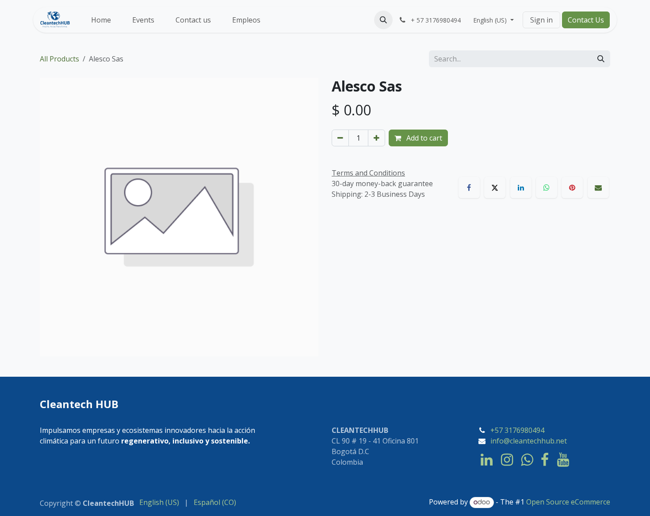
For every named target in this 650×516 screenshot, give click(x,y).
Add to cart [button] (423, 138)
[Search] (601, 58)
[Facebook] (469, 187)
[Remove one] (340, 138)
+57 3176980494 (517, 430)
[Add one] (376, 138)
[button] (383, 20)
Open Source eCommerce (568, 502)
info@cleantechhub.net (528, 441)
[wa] (527, 460)
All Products (59, 59)
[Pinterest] (572, 187)
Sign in (541, 20)
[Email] (598, 187)
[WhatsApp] (546, 187)
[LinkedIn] (520, 187)
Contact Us (586, 20)
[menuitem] (101, 20)
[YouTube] (563, 460)
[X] (494, 187)
